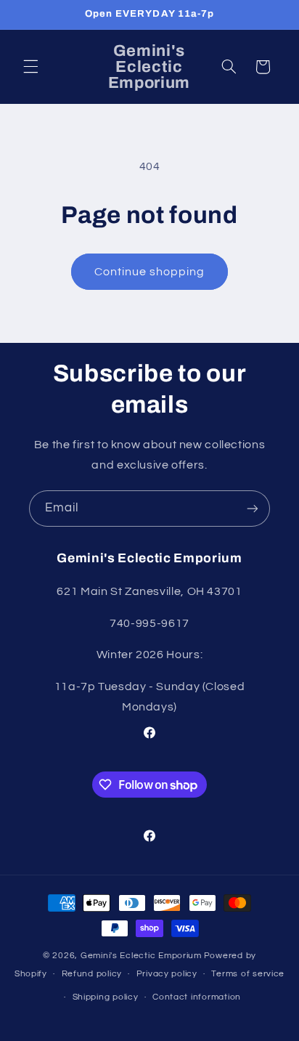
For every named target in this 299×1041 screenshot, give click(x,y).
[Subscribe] (252, 508)
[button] (30, 67)
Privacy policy (166, 974)
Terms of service (247, 974)
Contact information (196, 997)
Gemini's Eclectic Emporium (141, 956)
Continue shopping (149, 272)
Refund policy (92, 974)
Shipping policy (106, 997)
